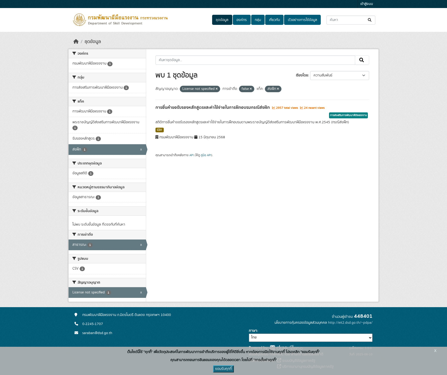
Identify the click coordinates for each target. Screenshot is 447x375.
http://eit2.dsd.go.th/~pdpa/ (350, 322)
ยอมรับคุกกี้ (223, 368)
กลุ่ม (258, 20)
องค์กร (241, 20)
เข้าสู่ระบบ (366, 4)
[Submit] (370, 20)
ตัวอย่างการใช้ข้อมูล (302, 20)
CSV (159, 130)
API (191, 155)
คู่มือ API (206, 155)
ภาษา (253, 330)
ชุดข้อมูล (222, 20)
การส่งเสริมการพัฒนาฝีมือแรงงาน (348, 115)
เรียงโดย (302, 75)
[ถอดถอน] (217, 89)
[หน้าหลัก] (76, 41)
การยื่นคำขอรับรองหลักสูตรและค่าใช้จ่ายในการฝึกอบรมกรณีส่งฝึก (213, 107)
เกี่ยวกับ (274, 20)
